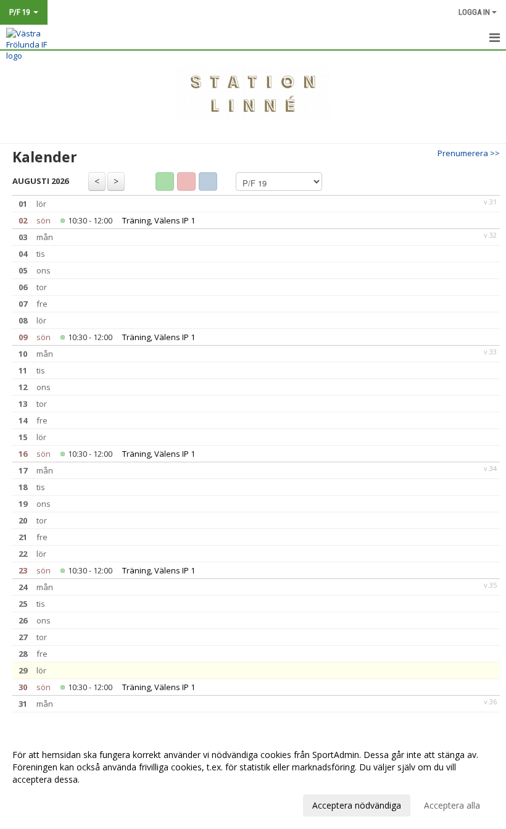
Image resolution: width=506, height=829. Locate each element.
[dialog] (253, 779)
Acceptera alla (452, 805)
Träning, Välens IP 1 (158, 220)
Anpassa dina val (45, 803)
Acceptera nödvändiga (356, 805)
